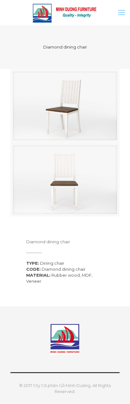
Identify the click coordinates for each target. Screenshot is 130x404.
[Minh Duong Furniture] (65, 12)
